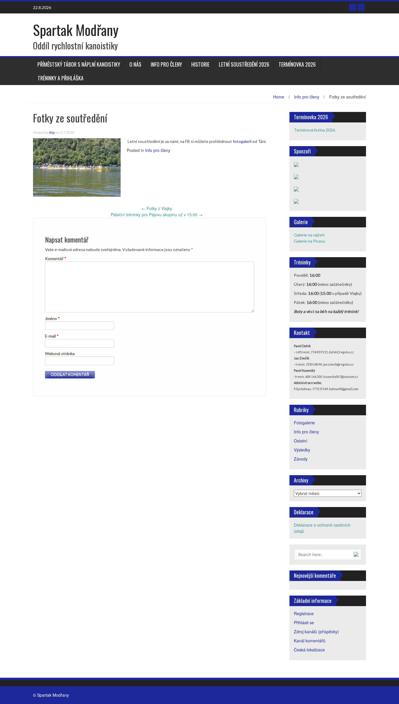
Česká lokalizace (309, 650)
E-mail (52, 335)
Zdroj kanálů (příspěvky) (316, 631)
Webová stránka (60, 353)
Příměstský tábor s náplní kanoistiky (78, 64)
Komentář (55, 258)
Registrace (304, 613)
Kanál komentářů (309, 641)
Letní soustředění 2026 (244, 64)
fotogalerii (242, 141)
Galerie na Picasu (309, 240)
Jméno (52, 318)
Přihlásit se (304, 622)
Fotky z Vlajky (156, 208)
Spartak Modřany (76, 29)
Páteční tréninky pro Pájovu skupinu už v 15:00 (157, 214)
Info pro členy (166, 64)
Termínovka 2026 (297, 64)
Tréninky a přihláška (61, 78)
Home (278, 97)
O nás (135, 64)
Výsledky (302, 450)
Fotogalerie (304, 422)
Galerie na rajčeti (309, 234)
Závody (301, 459)
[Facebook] (352, 7)
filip (52, 132)
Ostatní (300, 441)
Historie (200, 64)
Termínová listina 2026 (314, 129)
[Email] (361, 7)
